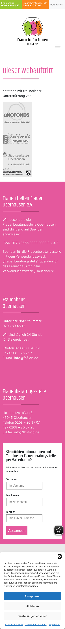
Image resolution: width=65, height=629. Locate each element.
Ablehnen (32, 606)
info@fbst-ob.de (26, 432)
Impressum (54, 624)
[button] (59, 556)
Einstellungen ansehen (32, 616)
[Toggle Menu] (57, 46)
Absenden (17, 530)
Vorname (11, 478)
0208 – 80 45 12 (27, 348)
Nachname (12, 495)
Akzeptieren (32, 596)
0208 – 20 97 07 (27, 422)
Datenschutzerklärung (36, 624)
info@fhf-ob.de (26, 358)
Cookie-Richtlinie (14, 624)
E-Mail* (10, 511)
